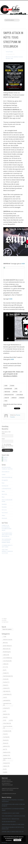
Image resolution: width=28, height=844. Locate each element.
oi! (20, 391)
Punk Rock (6, 737)
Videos (3, 515)
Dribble (17, 24)
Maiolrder (15, 391)
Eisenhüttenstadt (8, 388)
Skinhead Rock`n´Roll (9, 394)
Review (5, 743)
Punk (5, 734)
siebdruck (6, 746)
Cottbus (5, 664)
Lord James (6, 708)
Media (3, 491)
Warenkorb (4, 518)
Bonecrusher (6, 648)
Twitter (10, 24)
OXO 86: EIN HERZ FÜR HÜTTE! (9, 821)
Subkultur (6, 766)
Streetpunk (21, 397)
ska (5, 749)
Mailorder (6, 714)
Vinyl (5, 772)
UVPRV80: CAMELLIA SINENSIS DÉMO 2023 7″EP (13, 831)
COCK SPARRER (7, 658)
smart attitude (20, 394)
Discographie (5, 480)
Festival (5, 685)
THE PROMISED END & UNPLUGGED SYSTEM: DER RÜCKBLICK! (7, 534)
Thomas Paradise (9, 51)
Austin (6, 385)
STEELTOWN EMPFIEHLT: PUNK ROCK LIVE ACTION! (7, 551)
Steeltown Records (7, 759)
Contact (3, 474)
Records (5, 740)
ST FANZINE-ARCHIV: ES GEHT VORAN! (10, 813)
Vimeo (14, 24)
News (12, 58)
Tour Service (5, 512)
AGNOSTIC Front (7, 639)
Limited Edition (7, 694)
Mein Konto (4, 494)
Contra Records (7, 661)
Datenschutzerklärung (7, 477)
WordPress (4, 842)
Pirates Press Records (7, 727)
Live (5, 697)
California (6, 654)
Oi (4, 720)
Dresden (12, 385)
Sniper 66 (7, 397)
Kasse (3, 483)
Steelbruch (14, 397)
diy (4, 670)
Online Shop (7, 723)
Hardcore (6, 688)
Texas (6, 400)
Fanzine (5, 679)
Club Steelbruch (5, 471)
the (4, 769)
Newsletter (4, 504)
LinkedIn (20, 24)
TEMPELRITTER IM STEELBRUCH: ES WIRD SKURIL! (13, 824)
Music (3, 497)
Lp (4, 711)
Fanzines (6, 682)
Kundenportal (5, 485)
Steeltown (6, 755)
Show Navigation (22, 14)
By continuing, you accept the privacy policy (7, 446)
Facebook (7, 24)
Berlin (5, 642)
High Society (7, 391)
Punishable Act (7, 731)
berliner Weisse (7, 645)
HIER (10, 299)
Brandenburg (6, 651)
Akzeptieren (17, 840)
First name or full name (6, 432)
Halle (16, 388)
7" (4, 636)
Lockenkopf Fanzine (6, 488)
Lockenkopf (6, 700)
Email (3, 438)
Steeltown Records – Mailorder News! (10, 818)
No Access (4, 510)
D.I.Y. (5, 667)
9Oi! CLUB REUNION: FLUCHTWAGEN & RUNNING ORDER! (6, 540)
